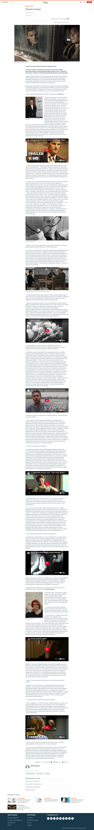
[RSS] (66, 818)
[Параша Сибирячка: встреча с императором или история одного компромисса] (12, 800)
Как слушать (30, 817)
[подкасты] (85, 2)
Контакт (9, 825)
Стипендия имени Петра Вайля (15, 820)
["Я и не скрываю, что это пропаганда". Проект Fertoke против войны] (12, 807)
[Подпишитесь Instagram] (63, 818)
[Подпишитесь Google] (48, 818)
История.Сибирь (21, 798)
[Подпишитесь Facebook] (51, 818)
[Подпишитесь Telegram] (60, 818)
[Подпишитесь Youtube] (57, 818)
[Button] (55, 19)
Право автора (74, 798)
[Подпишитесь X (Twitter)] (54, 818)
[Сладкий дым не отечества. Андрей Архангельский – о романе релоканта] (65, 800)
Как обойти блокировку (32, 820)
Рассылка (29, 822)
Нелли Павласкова (29, 12)
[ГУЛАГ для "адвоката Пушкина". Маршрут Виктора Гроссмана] (38, 800)
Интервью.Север (20, 805)
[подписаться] (72, 818)
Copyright (29, 825)
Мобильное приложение (13, 817)
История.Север (47, 798)
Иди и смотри (29, 6)
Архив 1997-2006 (11, 822)
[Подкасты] (69, 818)
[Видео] (81, 2)
